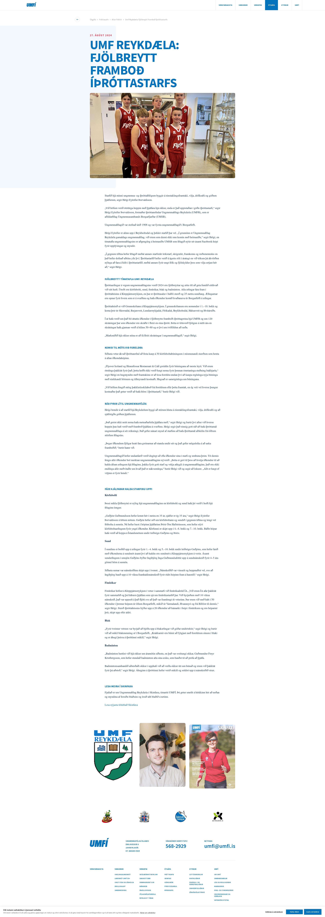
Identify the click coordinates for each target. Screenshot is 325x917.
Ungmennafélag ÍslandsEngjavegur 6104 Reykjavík (137, 844)
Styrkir (284, 5)
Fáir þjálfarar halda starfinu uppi (128, 489)
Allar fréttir (117, 19)
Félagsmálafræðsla (148, 894)
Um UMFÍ (217, 875)
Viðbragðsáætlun (147, 882)
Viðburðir (243, 5)
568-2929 (176, 846)
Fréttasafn (104, 19)
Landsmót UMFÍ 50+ (122, 879)
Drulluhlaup (120, 886)
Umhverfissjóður (196, 888)
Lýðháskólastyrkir (197, 892)
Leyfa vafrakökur (312, 912)
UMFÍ (31, 4)
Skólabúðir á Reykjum (149, 875)
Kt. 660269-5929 (133, 851)
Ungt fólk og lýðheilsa (124, 882)
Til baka (77, 19)
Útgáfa (271, 5)
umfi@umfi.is (219, 846)
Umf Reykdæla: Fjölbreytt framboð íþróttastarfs (146, 19)
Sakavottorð (145, 879)
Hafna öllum (294, 912)
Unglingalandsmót (123, 875)
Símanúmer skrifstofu (176, 841)
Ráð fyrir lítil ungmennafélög (126, 403)
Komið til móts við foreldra (124, 347)
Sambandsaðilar (220, 879)
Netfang (208, 841)
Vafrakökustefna (221, 900)
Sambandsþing (120, 890)
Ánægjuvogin (145, 890)
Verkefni (258, 5)
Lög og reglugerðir (222, 882)
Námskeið (143, 886)
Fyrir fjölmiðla (170, 886)
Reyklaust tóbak (146, 898)
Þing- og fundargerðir (223, 890)
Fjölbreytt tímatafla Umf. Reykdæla (129, 279)
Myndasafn (168, 890)
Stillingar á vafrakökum (274, 912)
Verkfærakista (225, 5)
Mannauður (219, 886)
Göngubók (168, 882)
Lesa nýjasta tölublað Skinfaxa (121, 705)
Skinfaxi (167, 879)
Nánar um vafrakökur (147, 913)
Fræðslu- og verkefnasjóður (196, 883)
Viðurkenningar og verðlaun (222, 895)
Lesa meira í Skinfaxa (119, 686)
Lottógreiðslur (196, 875)
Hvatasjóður (194, 879)
